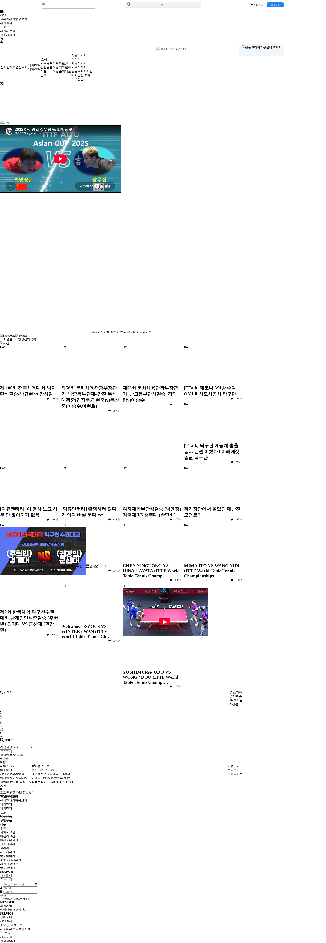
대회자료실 (7, 30)
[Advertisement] (121, 107)
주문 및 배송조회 (11, 925)
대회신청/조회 (80, 75)
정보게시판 (7, 34)
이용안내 (233, 766)
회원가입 (16, 792)
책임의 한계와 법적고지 (16, 781)
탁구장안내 (78, 79)
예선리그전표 (62, 67)
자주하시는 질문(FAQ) (15, 929)
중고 (43, 75)
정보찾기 (29, 792)
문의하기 (233, 769)
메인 (3, 15)
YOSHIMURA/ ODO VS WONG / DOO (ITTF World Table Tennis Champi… (150, 677)
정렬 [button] (234, 704)
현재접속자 (7, 940)
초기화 (237, 692)
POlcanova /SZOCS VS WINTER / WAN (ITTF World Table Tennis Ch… (86, 631)
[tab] (163, 801)
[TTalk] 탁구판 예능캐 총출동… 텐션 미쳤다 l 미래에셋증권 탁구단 (212, 451)
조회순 (237, 700)
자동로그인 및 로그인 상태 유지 (16, 899)
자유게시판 (78, 63)
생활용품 (46, 67)
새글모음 (6, 936)
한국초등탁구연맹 (138, 49)
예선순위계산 (62, 71)
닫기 (5, 762)
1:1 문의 (5, 933)
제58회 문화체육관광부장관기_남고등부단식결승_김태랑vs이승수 (150, 393)
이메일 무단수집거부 (14, 777)
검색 (163, 4)
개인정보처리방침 (12, 773)
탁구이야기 (78, 67)
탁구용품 (46, 63)
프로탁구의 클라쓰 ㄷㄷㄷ (87, 566)
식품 (43, 71)
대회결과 (6, 23)
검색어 (8, 754)
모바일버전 (234, 773)
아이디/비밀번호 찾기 (14, 909)
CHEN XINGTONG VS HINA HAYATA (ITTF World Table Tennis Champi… (151, 570)
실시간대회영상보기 (13, 19)
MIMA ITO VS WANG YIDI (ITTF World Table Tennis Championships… (211, 570)
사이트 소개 (8, 766)
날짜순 (237, 696)
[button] (6, 339)
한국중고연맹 (170, 49)
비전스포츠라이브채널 (71, 48)
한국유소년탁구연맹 (203, 49)
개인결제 (6, 921)
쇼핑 (3, 26)
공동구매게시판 (81, 71)
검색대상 (6, 747)
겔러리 (75, 59)
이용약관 (6, 769)
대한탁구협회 (105, 48)
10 (1, 729)
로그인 (276, 5)
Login (3, 895)
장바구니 (6, 917)
